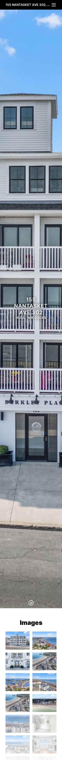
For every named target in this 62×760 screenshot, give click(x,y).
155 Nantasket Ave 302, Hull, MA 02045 (28, 5)
